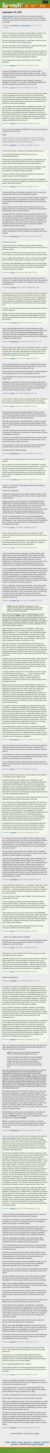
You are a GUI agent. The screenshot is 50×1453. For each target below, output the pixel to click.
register (36, 1433)
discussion (15, 494)
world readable (37, 1444)
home (26, 5)
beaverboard (14, 236)
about (27, 6)
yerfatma (13, 145)
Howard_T (13, 123)
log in (30, 1433)
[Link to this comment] (2, 65)
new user (42, 6)
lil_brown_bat (14, 323)
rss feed (45, 1442)
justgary (13, 65)
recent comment (13, 364)
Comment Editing (8, 16)
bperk (12, 406)
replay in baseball (8, 1138)
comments (34, 5)
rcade (12, 88)
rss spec (14, 1444)
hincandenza (14, 25)
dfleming (13, 1039)
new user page (26, 42)
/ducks (4, 134)
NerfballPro (14, 879)
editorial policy (25, 25)
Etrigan (12, 358)
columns (42, 5)
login (32, 6)
